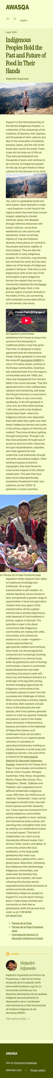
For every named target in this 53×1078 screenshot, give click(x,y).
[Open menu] (7, 18)
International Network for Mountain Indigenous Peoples (24, 760)
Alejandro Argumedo (17, 78)
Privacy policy (37, 1070)
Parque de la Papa (22, 923)
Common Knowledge (25, 1062)
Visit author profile (16, 1018)
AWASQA (17, 7)
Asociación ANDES (31, 360)
